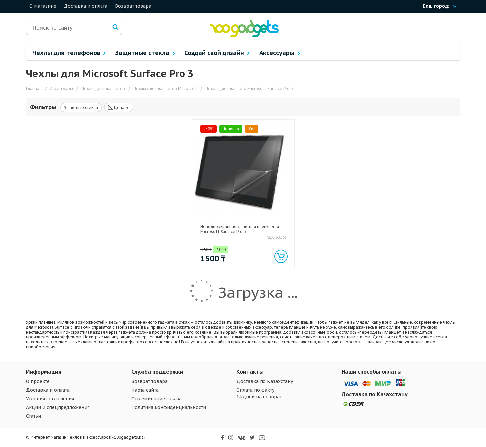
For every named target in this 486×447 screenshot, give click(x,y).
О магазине (42, 6)
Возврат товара (133, 6)
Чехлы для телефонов (67, 53)
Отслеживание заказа (156, 399)
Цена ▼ (118, 107)
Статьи (33, 416)
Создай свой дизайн (215, 53)
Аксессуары (277, 53)
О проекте (38, 381)
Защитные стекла (143, 53)
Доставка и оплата (85, 6)
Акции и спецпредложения (58, 407)
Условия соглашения (50, 399)
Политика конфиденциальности (168, 407)
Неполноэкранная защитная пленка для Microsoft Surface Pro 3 (239, 229)
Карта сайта (145, 390)
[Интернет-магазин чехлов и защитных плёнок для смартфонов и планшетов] (244, 35)
